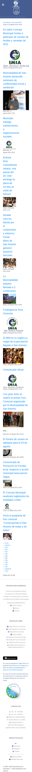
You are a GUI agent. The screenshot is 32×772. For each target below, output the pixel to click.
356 (6, 556)
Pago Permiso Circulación (17, 626)
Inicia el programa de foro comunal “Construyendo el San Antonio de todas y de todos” (15, 523)
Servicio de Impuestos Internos (16, 591)
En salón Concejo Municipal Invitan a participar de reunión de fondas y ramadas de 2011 (15, 37)
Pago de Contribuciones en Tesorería (16, 596)
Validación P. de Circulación (17, 640)
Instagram (17, 749)
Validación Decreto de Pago (17, 637)
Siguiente (8, 569)
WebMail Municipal (17, 759)
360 (6, 564)
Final (6, 571)
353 (6, 549)
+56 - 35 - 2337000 (17, 712)
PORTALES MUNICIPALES (16, 603)
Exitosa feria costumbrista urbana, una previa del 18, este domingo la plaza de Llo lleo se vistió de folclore (10, 175)
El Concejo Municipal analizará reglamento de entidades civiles (16, 496)
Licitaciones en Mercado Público (16, 594)
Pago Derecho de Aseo (16, 632)
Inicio (7, 543)
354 (6, 551)
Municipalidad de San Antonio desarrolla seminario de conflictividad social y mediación (14, 80)
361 (6, 566)
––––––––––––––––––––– (16, 754)
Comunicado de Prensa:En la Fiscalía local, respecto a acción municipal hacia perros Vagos (16, 469)
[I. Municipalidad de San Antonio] (16, 4)
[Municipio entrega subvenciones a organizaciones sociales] (9, 144)
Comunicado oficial (13, 369)
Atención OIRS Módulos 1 (16, 725)
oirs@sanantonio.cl (17, 722)
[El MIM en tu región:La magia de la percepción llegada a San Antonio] (13, 356)
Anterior (7, 545)
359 (6, 562)
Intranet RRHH (17, 756)
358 (6, 560)
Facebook (17, 746)
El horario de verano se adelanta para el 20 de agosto (15, 443)
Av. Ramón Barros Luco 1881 (16, 720)
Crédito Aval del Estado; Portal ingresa (16, 599)
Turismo (16, 611)
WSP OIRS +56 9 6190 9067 (17, 727)
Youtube (16, 751)
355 (6, 554)
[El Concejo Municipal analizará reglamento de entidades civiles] (7, 506)
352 (6, 547)
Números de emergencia (19, 665)
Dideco (17, 608)
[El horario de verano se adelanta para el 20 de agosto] (7, 452)
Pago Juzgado (17, 634)
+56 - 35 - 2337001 (17, 714)
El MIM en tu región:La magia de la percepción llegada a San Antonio (15, 341)
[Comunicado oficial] (13, 380)
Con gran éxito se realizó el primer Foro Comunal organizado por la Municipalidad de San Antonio (15, 401)
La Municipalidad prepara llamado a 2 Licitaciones (10, 283)
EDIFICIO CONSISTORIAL (16, 717)
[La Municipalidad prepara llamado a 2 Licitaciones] (9, 298)
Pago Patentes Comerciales (17, 629)
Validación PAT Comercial (17, 642)
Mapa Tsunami (11, 658)
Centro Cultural (17, 605)
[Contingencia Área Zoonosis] (13, 324)
